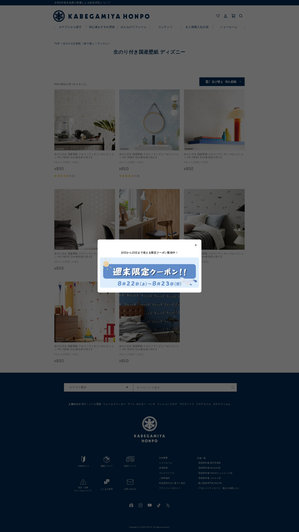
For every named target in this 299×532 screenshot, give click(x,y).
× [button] (195, 244)
